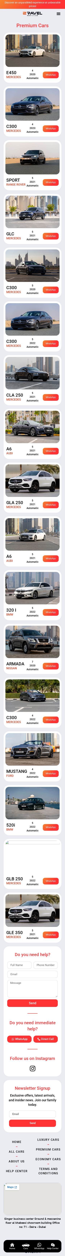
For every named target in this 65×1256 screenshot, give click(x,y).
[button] (59, 14)
